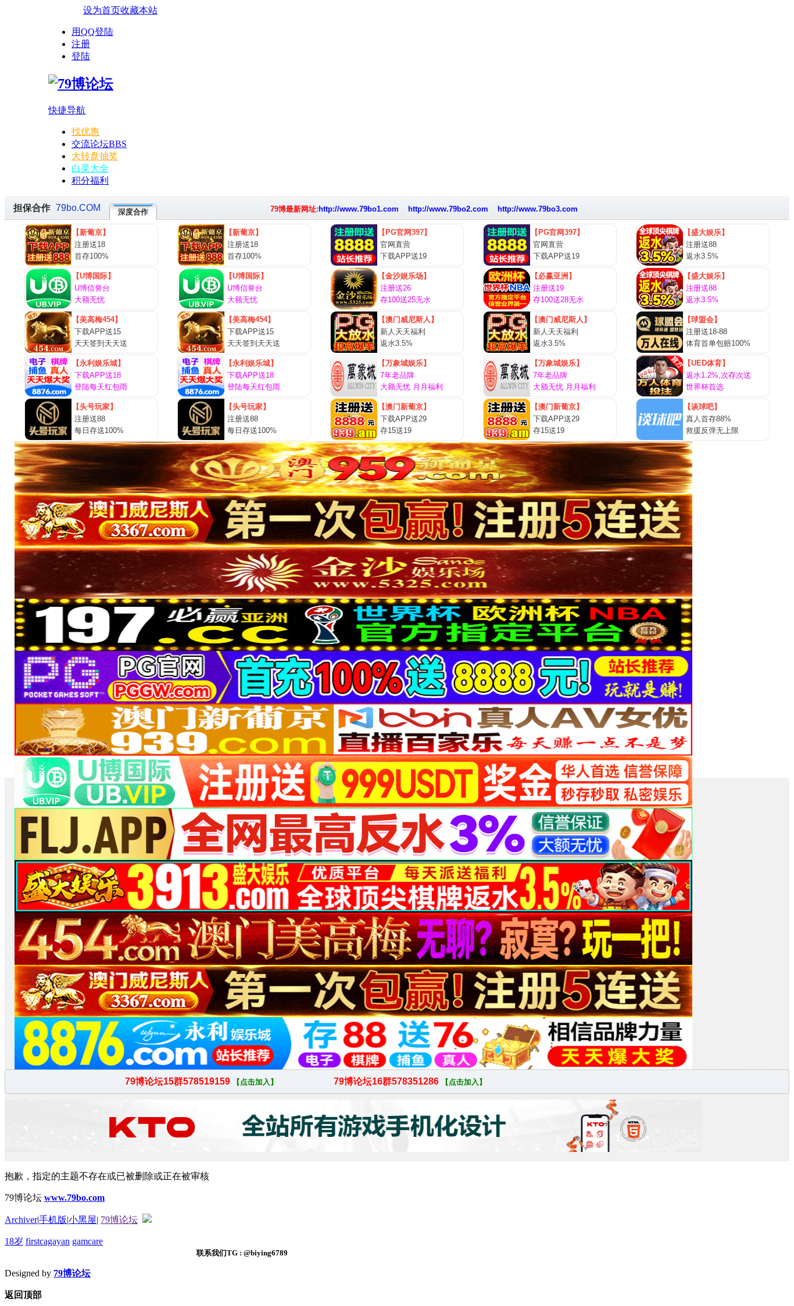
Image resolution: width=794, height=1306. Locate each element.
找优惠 (85, 132)
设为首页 (101, 10)
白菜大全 (90, 168)
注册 (80, 44)
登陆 (80, 56)
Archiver (21, 1220)
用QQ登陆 (92, 32)
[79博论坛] (80, 83)
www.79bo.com (74, 1198)
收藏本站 (139, 10)
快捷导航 (66, 110)
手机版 (53, 1220)
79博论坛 (119, 1220)
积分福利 (90, 180)
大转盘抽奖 (94, 156)
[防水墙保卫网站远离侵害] (147, 1220)
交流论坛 (99, 144)
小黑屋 (82, 1220)
